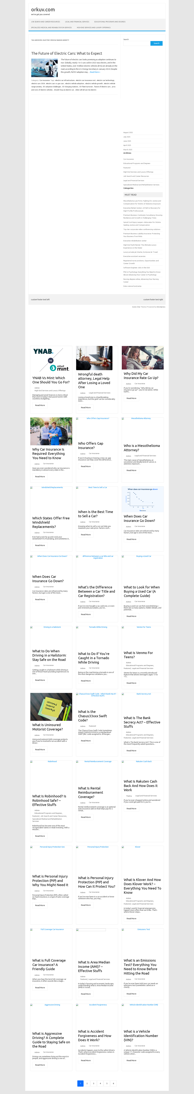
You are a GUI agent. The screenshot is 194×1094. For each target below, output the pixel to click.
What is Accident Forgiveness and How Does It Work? (94, 1035)
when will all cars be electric (85, 90)
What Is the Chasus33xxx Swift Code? (92, 716)
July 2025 (126, 137)
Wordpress (161, 307)
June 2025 (127, 141)
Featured (126, 168)
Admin (37, 388)
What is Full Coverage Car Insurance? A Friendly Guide (49, 964)
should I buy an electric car (64, 90)
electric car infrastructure (65, 80)
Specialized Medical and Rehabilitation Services (51, 27)
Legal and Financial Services (77, 22)
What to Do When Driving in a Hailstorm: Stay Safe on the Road (49, 655)
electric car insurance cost (86, 80)
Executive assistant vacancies (134, 256)
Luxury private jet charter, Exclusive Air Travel (140, 252)
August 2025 (128, 132)
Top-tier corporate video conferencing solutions (141, 229)
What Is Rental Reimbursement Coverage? (90, 792)
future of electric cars (102, 87)
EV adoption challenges (52, 87)
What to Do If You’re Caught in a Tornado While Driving (93, 658)
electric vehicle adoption (74, 83)
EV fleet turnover (86, 87)
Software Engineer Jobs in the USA (136, 268)
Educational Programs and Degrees (109, 22)
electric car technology (105, 80)
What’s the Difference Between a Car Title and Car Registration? (96, 591)
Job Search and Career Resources (45, 22)
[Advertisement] (143, 88)
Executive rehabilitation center (135, 241)
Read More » (95, 72)
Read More (40, 405)
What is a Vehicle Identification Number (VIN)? (141, 1035)
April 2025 (127, 145)
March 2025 (127, 149)
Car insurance (44, 80)
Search (126, 39)
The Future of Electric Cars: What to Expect (66, 53)
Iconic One (136, 307)
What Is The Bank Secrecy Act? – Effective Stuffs (142, 722)
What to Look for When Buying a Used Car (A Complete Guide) (142, 591)
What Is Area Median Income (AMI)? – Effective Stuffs (94, 966)
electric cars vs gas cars (55, 83)
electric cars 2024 (38, 83)
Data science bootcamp (132, 286)
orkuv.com (43, 9)
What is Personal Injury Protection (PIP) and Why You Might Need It (50, 880)
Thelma (129, 796)
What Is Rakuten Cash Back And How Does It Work (141, 785)
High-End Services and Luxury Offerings (93, 27)
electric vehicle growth (94, 83)
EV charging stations (70, 87)
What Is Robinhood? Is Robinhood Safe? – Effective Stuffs (49, 800)
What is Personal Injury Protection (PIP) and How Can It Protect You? (96, 882)
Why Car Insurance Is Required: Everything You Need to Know (48, 453)
